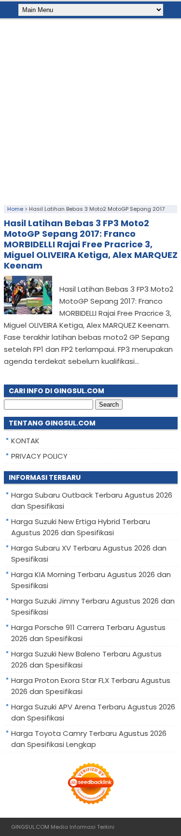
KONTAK (25, 441)
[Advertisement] (90, 110)
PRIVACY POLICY (39, 456)
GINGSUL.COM (30, 827)
